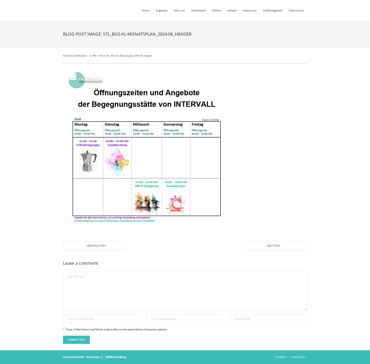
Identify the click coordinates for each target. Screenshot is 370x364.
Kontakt (280, 357)
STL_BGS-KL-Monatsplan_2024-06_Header (129, 55)
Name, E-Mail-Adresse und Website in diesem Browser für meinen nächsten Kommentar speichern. (116, 329)
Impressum (298, 357)
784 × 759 (97, 55)
